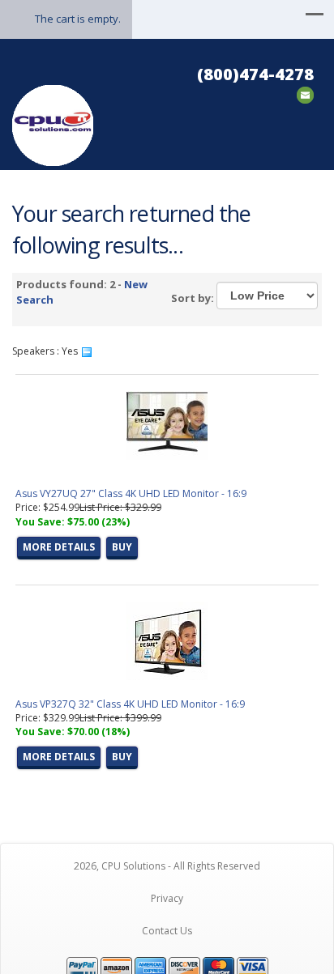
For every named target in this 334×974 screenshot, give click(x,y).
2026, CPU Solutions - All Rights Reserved (167, 866)
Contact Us (167, 931)
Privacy (167, 898)
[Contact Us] (305, 93)
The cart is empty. (78, 18)
